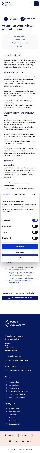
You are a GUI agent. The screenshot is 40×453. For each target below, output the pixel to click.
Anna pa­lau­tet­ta (14, 412)
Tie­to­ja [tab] (33, 194)
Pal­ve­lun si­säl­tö (20, 36)
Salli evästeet (20, 246)
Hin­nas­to (20, 46)
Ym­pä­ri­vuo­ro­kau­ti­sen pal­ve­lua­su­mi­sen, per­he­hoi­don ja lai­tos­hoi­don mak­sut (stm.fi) (22, 280)
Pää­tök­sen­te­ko (14, 388)
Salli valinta (20, 252)
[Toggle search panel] (31, 3)
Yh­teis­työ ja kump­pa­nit (17, 394)
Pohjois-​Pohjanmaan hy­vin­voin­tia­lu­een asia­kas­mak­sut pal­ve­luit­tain (22, 274)
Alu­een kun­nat (14, 409)
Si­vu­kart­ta (12, 418)
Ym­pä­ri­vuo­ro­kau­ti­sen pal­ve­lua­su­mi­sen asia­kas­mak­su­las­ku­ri (22, 268)
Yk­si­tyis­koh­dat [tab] (20, 194)
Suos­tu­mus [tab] (7, 194)
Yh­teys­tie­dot (20, 40)
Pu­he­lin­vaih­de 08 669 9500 (18, 361)
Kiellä (20, 258)
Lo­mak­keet (12, 415)
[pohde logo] (7, 3)
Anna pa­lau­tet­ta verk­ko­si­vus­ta (21, 298)
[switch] (35, 226)
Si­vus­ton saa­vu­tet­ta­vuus (17, 397)
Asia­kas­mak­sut (14, 382)
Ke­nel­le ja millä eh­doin (20, 43)
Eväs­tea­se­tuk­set (14, 424)
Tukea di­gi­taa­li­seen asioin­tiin (18, 391)
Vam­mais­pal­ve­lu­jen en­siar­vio (19, 183)
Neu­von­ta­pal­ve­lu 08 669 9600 (20, 371)
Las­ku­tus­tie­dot (14, 385)
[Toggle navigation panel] (36, 3)
